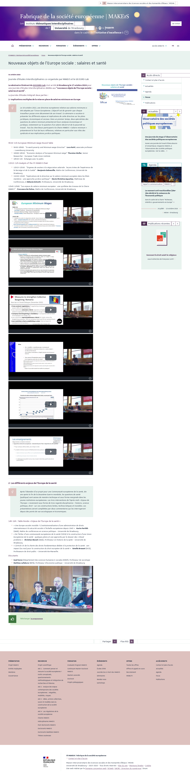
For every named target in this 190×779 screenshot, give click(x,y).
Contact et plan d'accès (164, 665)
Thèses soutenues (44, 736)
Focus (43, 55)
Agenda (99, 665)
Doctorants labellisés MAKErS (48, 732)
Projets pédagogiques (75, 682)
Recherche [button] (44, 46)
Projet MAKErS (13, 665)
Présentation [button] (25, 46)
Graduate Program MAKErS (77, 665)
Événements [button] (78, 46)
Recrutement (131, 672)
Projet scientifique (44, 665)
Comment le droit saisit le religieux (161, 255)
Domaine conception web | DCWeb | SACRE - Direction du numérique (113, 768)
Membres (11, 672)
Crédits (148, 765)
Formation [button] (61, 46)
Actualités (159, 669)
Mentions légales (136, 765)
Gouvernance (13, 676)
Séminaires (101, 676)
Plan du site (123, 765)
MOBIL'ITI (129, 676)
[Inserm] (109, 28)
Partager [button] (106, 641)
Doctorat (70, 679)
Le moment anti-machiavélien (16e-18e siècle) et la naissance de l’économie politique (160, 193)
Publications (160, 679)
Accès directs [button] (158, 46)
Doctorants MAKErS (45, 728)
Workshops (101, 683)
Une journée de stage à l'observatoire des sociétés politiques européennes (161, 138)
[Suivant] (180, 111)
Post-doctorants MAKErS (47, 725)
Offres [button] (95, 46)
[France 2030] (126, 32)
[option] (161, 136)
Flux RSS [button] (124, 641)
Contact (177, 24)
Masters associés (73, 675)
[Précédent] (176, 111)
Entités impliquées (15, 669)
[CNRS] (100, 28)
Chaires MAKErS (43, 718)
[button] (114, 641)
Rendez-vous (101, 679)
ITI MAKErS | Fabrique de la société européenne (23, 55)
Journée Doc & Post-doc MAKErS (108, 672)
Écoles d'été (101, 669)
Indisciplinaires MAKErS (46, 721)
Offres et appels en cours (135, 669)
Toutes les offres (132, 665)
